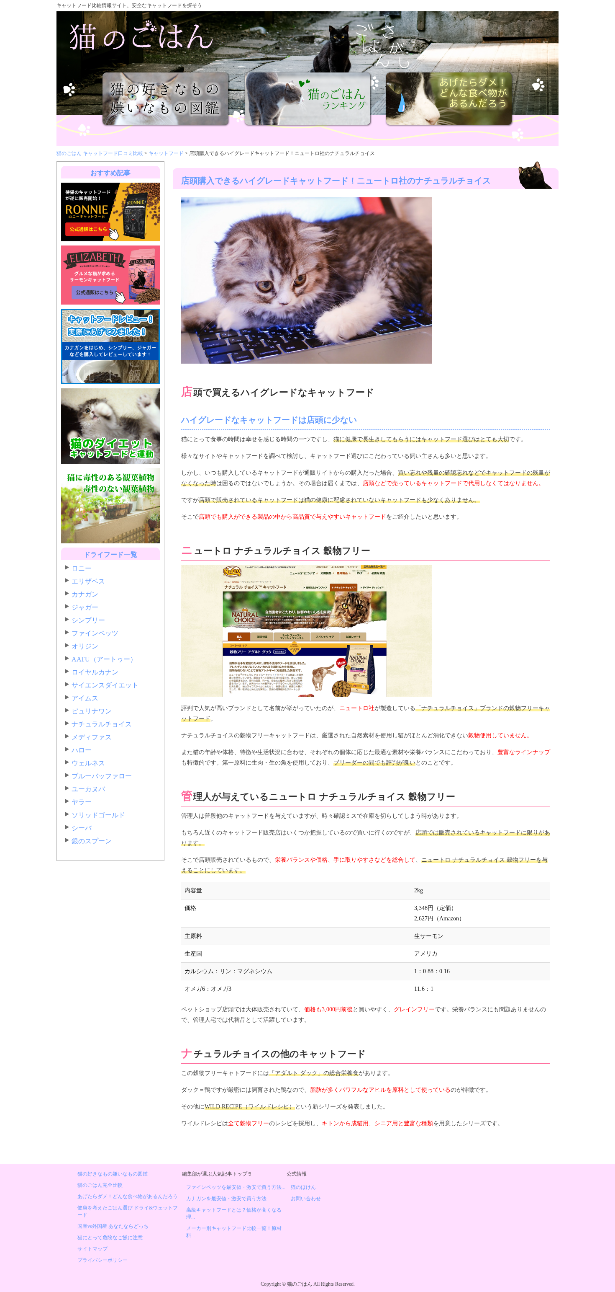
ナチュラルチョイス (102, 724)
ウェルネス (88, 763)
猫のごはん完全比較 (100, 1185)
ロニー (82, 568)
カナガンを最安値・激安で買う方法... (228, 1199)
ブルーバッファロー (102, 776)
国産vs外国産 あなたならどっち (113, 1226)
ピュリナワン (92, 711)
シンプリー (88, 620)
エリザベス (88, 581)
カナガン (85, 594)
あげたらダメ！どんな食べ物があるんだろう (127, 1196)
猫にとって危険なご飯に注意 (110, 1237)
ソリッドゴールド (98, 815)
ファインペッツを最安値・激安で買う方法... (235, 1187)
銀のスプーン (92, 841)
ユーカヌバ (88, 789)
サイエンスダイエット (105, 685)
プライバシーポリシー (102, 1260)
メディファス (92, 737)
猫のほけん (303, 1187)
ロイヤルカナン (95, 672)
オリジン (85, 646)
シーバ (82, 828)
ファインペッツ (95, 633)
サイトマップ (92, 1249)
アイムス (85, 698)
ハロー (82, 750)
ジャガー (85, 607)
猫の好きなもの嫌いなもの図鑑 (112, 1174)
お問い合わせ (306, 1199)
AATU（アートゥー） (104, 659)
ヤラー (82, 802)
